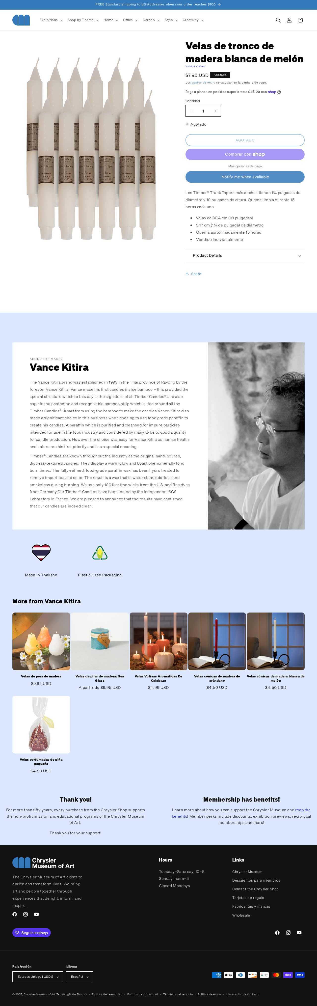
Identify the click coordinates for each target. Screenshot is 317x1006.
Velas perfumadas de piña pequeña (41, 762)
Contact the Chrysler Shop (255, 889)
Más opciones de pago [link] (245, 166)
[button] (51, 20)
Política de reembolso (107, 994)
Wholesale (241, 915)
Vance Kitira (195, 66)
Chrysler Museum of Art (39, 994)
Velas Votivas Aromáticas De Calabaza (158, 678)
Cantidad (192, 101)
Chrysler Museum (247, 871)
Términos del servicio (178, 994)
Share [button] (196, 274)
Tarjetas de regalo (248, 897)
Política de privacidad (142, 994)
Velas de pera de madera (41, 676)
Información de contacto (243, 994)
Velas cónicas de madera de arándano (217, 678)
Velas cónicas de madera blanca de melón (276, 678)
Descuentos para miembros (256, 880)
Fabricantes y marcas (251, 906)
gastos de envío (203, 82)
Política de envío (209, 994)
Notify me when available (245, 176)
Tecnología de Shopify (71, 994)
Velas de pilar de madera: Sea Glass (100, 678)
